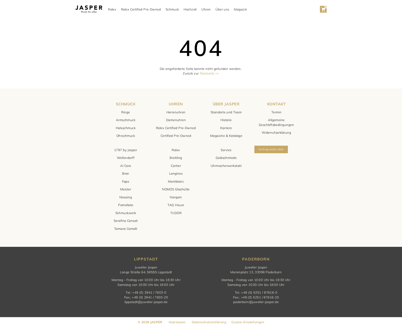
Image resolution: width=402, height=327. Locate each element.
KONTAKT (276, 104)
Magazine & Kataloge (226, 136)
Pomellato (125, 205)
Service (226, 150)
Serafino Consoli (126, 221)
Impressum (177, 322)
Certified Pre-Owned (176, 136)
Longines (176, 173)
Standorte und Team (226, 112)
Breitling (176, 158)
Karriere (226, 128)
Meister (125, 189)
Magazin (240, 9)
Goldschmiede (226, 158)
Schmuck (172, 9)
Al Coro (125, 166)
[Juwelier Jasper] (88, 9)
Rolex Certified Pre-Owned (141, 9)
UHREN (176, 104)
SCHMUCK (125, 104)
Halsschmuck (125, 128)
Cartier (176, 166)
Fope (125, 181)
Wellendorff (125, 158)
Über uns (222, 9)
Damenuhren (176, 120)
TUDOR (176, 213)
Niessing (125, 197)
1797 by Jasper (125, 150)
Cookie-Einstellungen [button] (247, 322)
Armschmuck (125, 120)
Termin (276, 112)
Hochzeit (190, 9)
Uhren (206, 9)
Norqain (176, 197)
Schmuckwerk (125, 213)
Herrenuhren (176, 112)
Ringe (125, 112)
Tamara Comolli (125, 229)
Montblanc (176, 181)
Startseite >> (209, 73)
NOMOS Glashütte (176, 189)
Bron (125, 173)
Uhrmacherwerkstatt (226, 166)
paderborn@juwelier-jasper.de (256, 302)
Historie (226, 120)
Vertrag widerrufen (271, 149)
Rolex (112, 9)
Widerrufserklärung (276, 133)
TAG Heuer (176, 205)
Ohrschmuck (125, 136)
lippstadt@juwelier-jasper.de (146, 302)
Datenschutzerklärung (209, 322)
